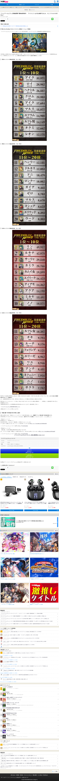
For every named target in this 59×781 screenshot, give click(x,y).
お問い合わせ (13, 775)
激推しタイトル (32, 9)
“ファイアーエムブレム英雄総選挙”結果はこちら (10, 406)
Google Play (29, 456)
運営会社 (21, 775)
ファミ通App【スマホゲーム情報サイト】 (7, 7)
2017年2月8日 (25, 433)
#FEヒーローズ (33, 423)
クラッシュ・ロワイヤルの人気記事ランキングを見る (9, 664)
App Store (29, 451)
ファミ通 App (4, 2)
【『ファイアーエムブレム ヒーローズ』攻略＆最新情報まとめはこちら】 (29, 435)
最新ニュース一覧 (19, 7)
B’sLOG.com (45, 775)
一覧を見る (56, 473)
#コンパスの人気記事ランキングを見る (7, 655)
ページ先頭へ (55, 771)
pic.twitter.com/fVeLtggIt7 (50, 431)
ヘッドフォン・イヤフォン (6, 476)
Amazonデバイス (23, 476)
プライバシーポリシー (28, 775)
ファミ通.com (39, 775)
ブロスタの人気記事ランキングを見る (6, 677)
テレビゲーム (30, 476)
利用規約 (17, 775)
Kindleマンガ (15, 476)
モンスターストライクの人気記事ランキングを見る (8, 681)
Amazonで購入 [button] (12, 510)
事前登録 (26, 9)
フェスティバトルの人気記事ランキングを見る (8, 668)
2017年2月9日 (25, 425)
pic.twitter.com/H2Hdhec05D (41, 423)
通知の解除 (35, 775)
